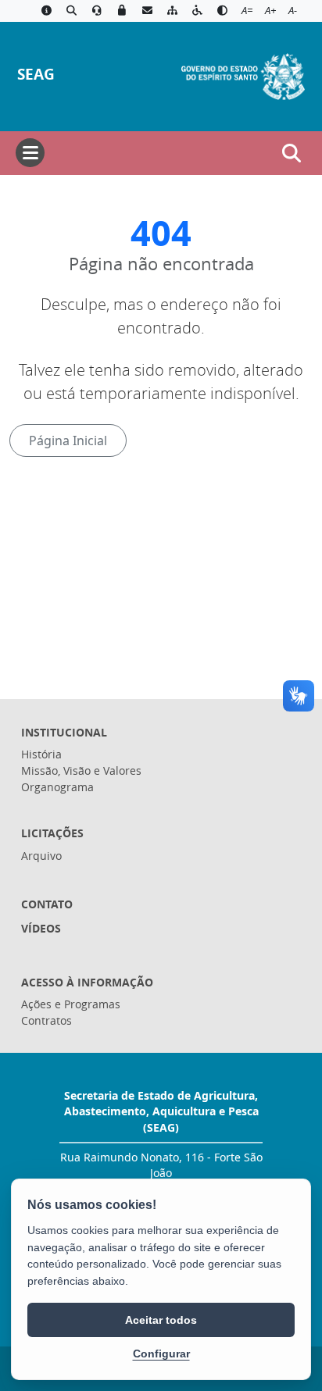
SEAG (36, 73)
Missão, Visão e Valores (81, 770)
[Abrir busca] (291, 153)
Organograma (57, 786)
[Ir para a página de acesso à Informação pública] (46, 11)
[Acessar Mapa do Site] (172, 11)
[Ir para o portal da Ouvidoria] (97, 11)
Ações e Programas (70, 1004)
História (41, 754)
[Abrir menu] (30, 152)
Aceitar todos (161, 1320)
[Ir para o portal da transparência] (71, 11)
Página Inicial (68, 440)
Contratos (46, 1020)
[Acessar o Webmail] (147, 11)
